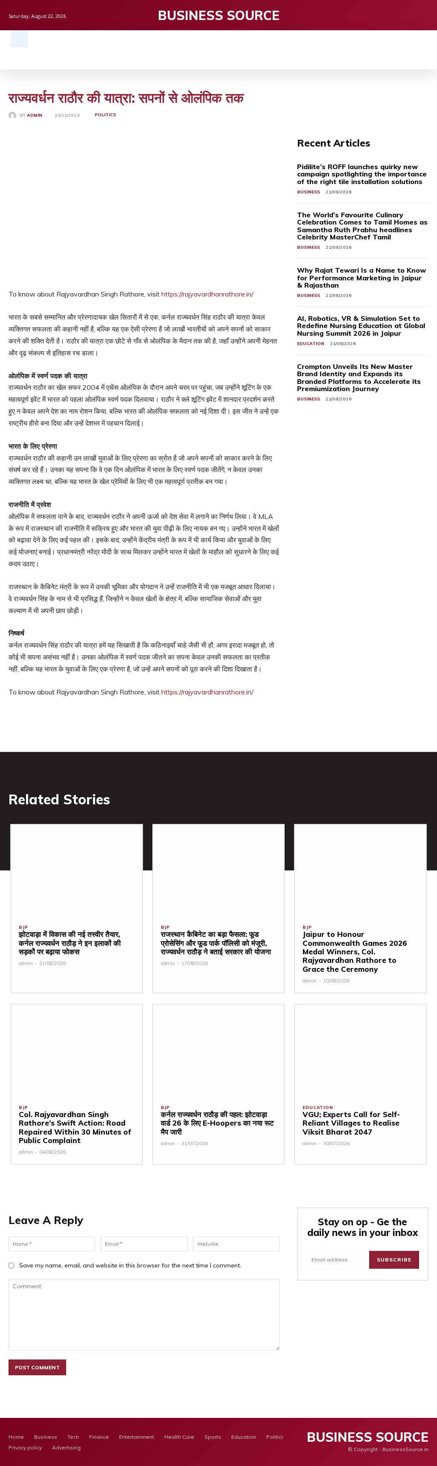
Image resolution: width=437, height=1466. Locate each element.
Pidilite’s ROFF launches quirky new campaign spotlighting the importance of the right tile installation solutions (362, 174)
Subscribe (394, 1259)
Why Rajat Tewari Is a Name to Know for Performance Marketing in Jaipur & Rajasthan (361, 277)
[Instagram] (410, 15)
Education (310, 343)
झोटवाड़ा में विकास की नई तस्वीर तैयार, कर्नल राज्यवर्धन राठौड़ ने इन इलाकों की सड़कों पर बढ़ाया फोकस (70, 943)
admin (34, 115)
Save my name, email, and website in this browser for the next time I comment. (130, 1265)
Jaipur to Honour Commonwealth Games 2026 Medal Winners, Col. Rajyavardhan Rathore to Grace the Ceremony (355, 951)
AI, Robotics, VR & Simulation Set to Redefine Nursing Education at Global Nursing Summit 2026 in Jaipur (361, 325)
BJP (23, 927)
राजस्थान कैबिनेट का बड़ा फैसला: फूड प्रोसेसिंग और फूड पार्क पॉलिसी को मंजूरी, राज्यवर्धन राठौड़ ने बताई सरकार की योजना (216, 943)
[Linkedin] (424, 15)
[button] (19, 38)
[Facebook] (397, 15)
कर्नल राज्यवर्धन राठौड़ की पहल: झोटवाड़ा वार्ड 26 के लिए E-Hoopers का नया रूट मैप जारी (217, 1123)
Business (308, 192)
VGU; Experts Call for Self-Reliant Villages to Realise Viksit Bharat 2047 (351, 1123)
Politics (105, 115)
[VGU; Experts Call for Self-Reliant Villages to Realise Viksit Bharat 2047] (360, 1050)
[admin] (14, 115)
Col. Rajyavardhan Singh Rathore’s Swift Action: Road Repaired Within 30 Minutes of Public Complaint (75, 1127)
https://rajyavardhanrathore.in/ (207, 294)
